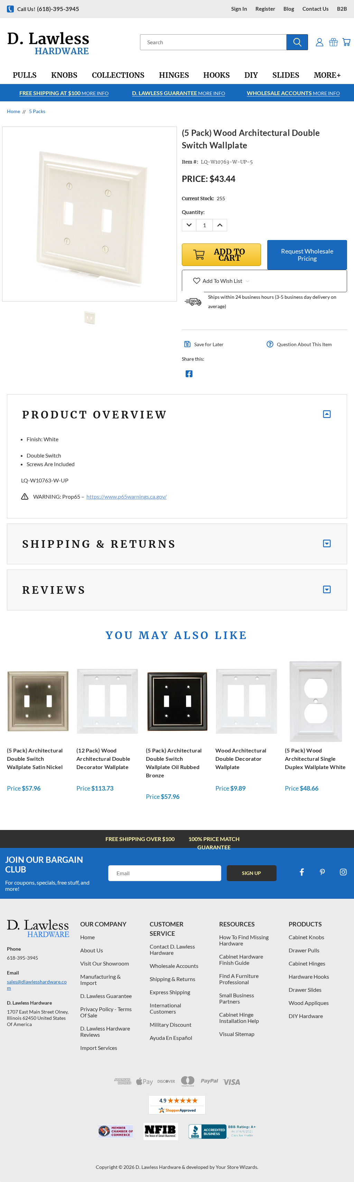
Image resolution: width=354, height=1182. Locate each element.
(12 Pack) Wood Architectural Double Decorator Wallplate (103, 758)
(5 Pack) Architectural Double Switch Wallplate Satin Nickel (35, 758)
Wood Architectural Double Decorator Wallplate (241, 758)
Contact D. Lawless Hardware (172, 949)
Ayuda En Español (171, 1037)
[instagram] (343, 872)
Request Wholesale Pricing (307, 254)
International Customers (165, 1008)
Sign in (239, 9)
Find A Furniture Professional (239, 978)
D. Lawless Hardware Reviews (105, 1031)
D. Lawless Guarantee (106, 995)
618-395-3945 (22, 958)
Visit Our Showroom (104, 963)
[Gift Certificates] (333, 42)
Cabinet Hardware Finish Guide (241, 959)
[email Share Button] (214, 375)
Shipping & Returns (172, 979)
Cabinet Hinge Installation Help (239, 1017)
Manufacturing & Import (100, 979)
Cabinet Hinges (307, 963)
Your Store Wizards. (237, 1167)
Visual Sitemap (236, 1034)
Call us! (48, 8)
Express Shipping (170, 992)
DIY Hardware (306, 1016)
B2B (342, 9)
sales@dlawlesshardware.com (37, 985)
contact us (315, 9)
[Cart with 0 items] (346, 42)
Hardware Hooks (309, 976)
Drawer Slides (305, 989)
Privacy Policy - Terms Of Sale (106, 1012)
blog (288, 9)
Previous (343, 1160)
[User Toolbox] (319, 42)
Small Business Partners (236, 998)
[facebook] (301, 872)
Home (87, 937)
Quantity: (193, 212)
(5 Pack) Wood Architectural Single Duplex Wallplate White (315, 758)
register (265, 9)
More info (64, 93)
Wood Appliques (309, 1002)
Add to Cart (38, 700)
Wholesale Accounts (174, 965)
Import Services (98, 1047)
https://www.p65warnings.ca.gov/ (126, 496)
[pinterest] (322, 872)
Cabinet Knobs (306, 937)
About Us (91, 950)
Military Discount (171, 1024)
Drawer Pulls (304, 950)
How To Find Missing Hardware (244, 940)
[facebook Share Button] (189, 375)
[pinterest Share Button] (263, 375)
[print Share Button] (238, 375)
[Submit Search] (297, 42)
